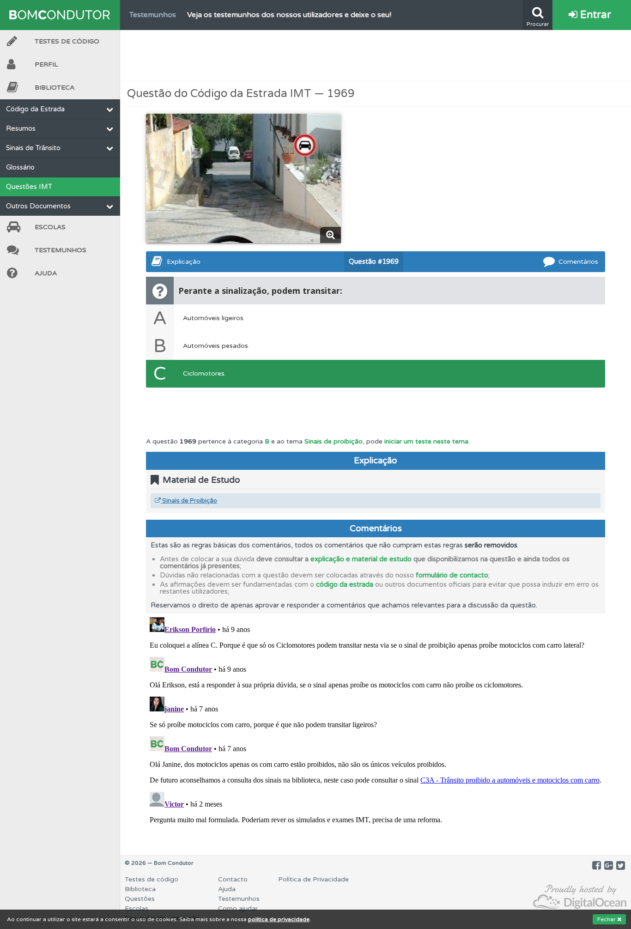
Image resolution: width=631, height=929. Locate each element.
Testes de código (151, 879)
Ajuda (46, 273)
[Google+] (608, 866)
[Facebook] (596, 866)
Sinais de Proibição (189, 500)
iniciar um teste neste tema (426, 441)
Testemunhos (60, 250)
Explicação (183, 262)
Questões (140, 899)
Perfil (46, 64)
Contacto (233, 879)
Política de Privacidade (313, 879)
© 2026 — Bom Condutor (159, 863)
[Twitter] (620, 866)
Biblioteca (54, 87)
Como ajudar (238, 908)
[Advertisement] (376, 55)
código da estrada (344, 584)
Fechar (607, 919)
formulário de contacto (452, 575)
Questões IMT (29, 186)
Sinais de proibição (333, 441)
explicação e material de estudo (361, 559)
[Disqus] (375, 728)
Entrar (594, 15)
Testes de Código (67, 41)
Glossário (20, 167)
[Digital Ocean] (579, 897)
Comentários (578, 262)
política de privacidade (278, 919)
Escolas (50, 227)
